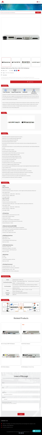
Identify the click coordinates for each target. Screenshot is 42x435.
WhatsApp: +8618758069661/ (8, 425)
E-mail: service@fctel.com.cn (8, 427)
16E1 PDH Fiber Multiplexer (25, 343)
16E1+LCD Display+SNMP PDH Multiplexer (8, 343)
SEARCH (38, 12)
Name (3, 382)
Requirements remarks (6, 402)
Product (3, 397)
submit (21, 414)
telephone (4, 392)
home (3, 9)
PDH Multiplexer (12, 9)
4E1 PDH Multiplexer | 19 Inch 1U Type (27, 366)
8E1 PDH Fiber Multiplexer (5, 366)
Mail (3, 387)
